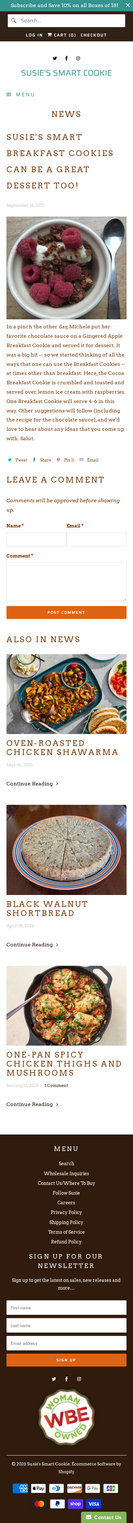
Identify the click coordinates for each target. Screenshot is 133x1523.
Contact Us (106, 1517)
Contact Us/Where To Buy (66, 1183)
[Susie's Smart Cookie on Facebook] (66, 58)
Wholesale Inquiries (66, 1173)
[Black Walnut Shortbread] (66, 850)
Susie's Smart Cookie (48, 1464)
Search (66, 1163)
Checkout (94, 35)
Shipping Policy (66, 1222)
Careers (66, 1202)
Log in (34, 35)
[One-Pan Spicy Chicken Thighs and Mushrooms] (66, 1006)
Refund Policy (66, 1241)
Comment (19, 556)
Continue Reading (30, 784)
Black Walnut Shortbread (47, 909)
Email (75, 525)
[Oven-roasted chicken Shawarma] (66, 694)
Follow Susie (66, 1193)
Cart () (64, 35)
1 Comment (56, 1085)
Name (15, 525)
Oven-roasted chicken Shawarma (62, 748)
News (66, 114)
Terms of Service (66, 1232)
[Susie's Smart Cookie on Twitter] (55, 58)
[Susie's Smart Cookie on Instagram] (78, 58)
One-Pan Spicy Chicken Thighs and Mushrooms (64, 1064)
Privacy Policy (66, 1212)
